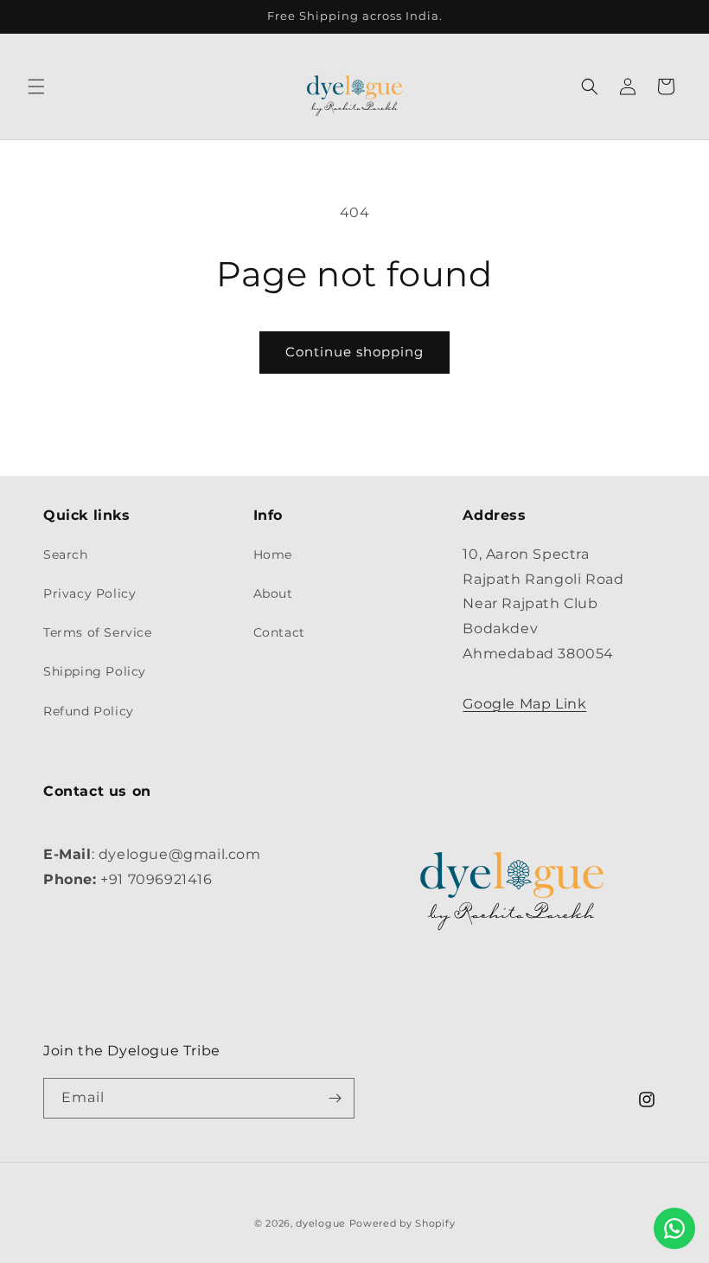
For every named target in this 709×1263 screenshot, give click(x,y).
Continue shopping (354, 351)
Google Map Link (524, 704)
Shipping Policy (94, 671)
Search (65, 554)
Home (272, 554)
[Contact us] (674, 1228)
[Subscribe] (335, 1098)
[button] (36, 86)
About (273, 593)
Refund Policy (88, 711)
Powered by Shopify (402, 1223)
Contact (279, 632)
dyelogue (321, 1223)
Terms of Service (97, 632)
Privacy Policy (89, 593)
